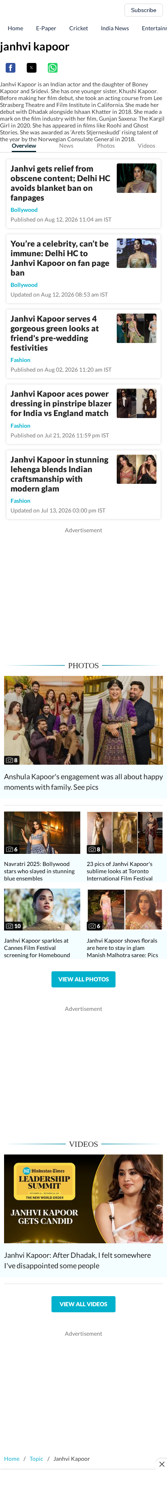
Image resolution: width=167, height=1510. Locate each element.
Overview (24, 145)
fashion (20, 359)
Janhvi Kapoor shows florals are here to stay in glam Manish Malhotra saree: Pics (122, 947)
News (66, 145)
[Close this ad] (161, 1464)
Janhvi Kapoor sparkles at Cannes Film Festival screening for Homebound (37, 947)
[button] (10, 68)
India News (115, 28)
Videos (146, 145)
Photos (106, 145)
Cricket (78, 28)
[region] (83, 590)
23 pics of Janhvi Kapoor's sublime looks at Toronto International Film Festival (120, 871)
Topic (36, 1458)
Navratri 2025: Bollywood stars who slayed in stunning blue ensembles (39, 871)
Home (15, 28)
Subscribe (143, 10)
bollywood (24, 209)
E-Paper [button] (46, 28)
